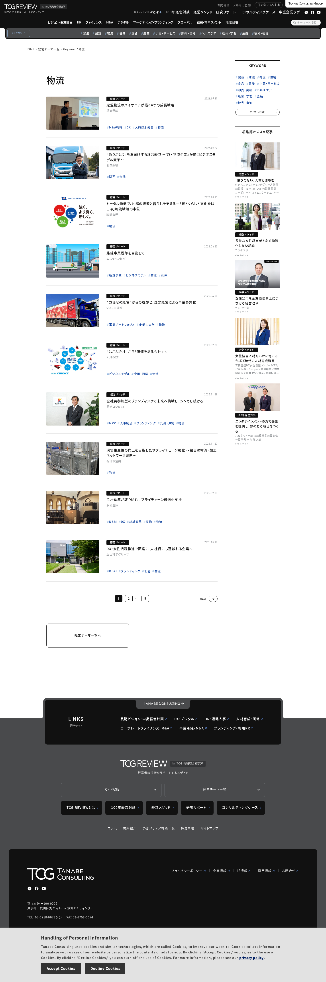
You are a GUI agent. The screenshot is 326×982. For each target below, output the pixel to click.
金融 (245, 33)
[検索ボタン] (294, 22)
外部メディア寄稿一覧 (159, 828)
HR (79, 22)
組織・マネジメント (209, 22)
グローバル (184, 22)
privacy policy (251, 957)
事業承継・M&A (191, 728)
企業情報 (220, 870)
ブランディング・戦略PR (232, 728)
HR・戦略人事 (215, 718)
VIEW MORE (257, 112)
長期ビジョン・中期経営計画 (142, 718)
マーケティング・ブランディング (153, 22)
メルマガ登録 (242, 5)
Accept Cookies (61, 968)
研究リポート (226, 12)
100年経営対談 (177, 12)
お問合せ (223, 5)
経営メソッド (202, 12)
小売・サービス (165, 33)
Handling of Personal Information (79, 937)
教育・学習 (229, 33)
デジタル (123, 22)
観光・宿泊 (261, 33)
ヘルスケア (208, 33)
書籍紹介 (130, 828)
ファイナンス (94, 22)
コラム (112, 828)
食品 (134, 33)
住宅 (122, 33)
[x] (29, 888)
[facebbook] (36, 888)
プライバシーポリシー (186, 870)
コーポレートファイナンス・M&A (144, 728)
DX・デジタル (184, 718)
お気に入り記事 (270, 5)
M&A (109, 22)
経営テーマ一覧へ (88, 635)
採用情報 (264, 870)
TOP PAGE (111, 789)
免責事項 (187, 828)
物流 (110, 33)
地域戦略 (232, 22)
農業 (146, 33)
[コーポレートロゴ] (163, 704)
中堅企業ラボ (289, 12)
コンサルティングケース (257, 12)
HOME (30, 49)
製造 (86, 33)
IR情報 (242, 870)
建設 (98, 33)
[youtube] (43, 888)
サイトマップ (209, 828)
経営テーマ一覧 (49, 49)
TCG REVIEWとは (146, 12)
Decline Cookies (105, 968)
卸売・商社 (188, 33)
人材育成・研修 (248, 718)
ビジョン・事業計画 (60, 22)
